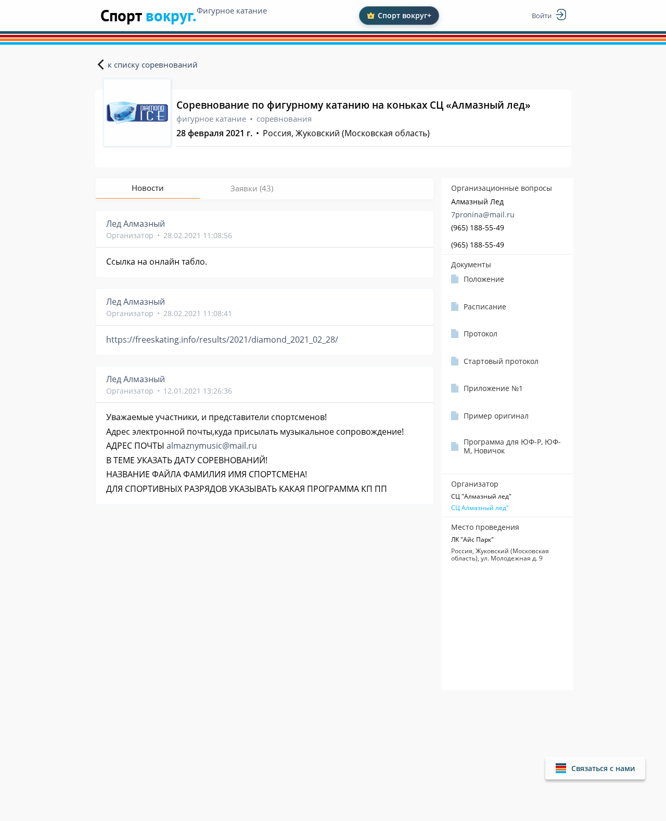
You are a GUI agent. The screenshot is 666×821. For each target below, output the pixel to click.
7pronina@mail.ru (483, 214)
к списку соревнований (153, 64)
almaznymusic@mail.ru (211, 445)
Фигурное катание (232, 10)
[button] (595, 768)
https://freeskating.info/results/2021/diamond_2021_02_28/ (222, 339)
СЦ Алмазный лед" (480, 508)
